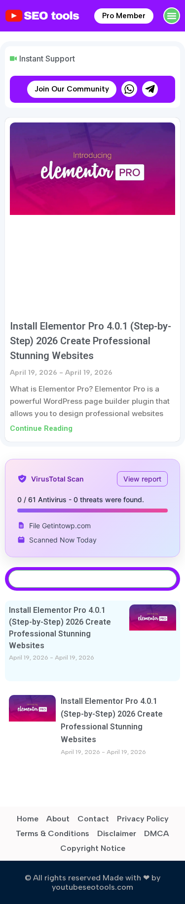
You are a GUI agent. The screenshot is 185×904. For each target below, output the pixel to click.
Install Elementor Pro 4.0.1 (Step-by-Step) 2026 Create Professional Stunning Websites (90, 341)
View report (142, 479)
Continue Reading (41, 428)
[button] (171, 15)
